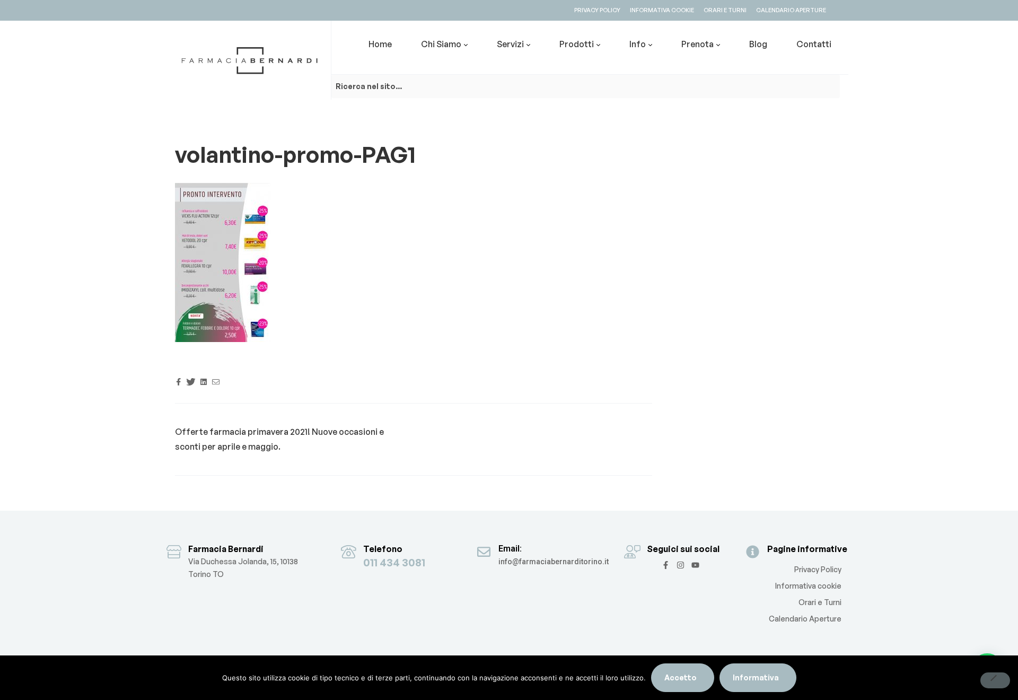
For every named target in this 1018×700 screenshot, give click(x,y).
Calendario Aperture (805, 618)
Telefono (382, 549)
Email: (510, 549)
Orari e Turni (819, 602)
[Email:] (483, 551)
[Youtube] (695, 565)
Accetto (680, 677)
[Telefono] (348, 551)
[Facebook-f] (666, 565)
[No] (995, 680)
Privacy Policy (817, 569)
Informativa (756, 677)
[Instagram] (680, 565)
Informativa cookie (808, 585)
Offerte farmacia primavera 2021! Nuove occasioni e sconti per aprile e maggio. (279, 438)
